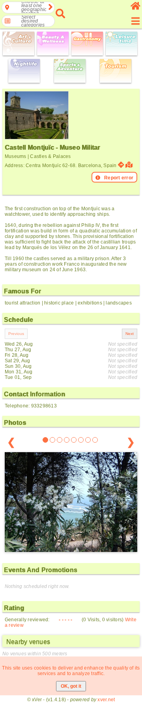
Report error (118, 178)
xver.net (106, 699)
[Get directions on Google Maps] (121, 165)
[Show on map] (130, 165)
